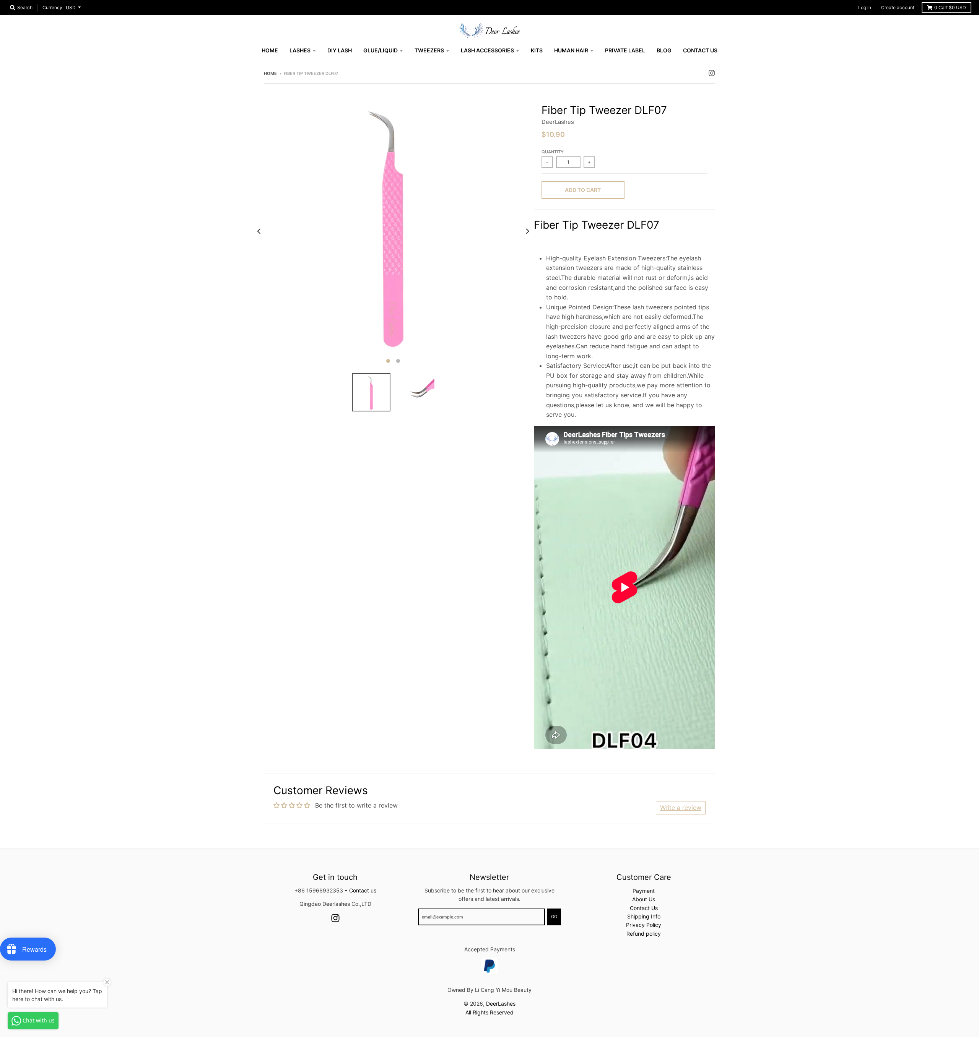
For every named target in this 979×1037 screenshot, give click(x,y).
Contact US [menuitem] (700, 50)
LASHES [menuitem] (300, 50)
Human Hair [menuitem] (571, 50)
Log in (864, 7)
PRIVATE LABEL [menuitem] (625, 50)
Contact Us (644, 908)
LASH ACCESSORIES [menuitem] (487, 50)
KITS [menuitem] (537, 50)
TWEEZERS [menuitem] (429, 50)
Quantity (553, 151)
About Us (643, 899)
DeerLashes (558, 121)
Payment (644, 890)
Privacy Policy (643, 925)
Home (270, 73)
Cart (950, 7)
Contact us (362, 890)
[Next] (527, 231)
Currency (52, 7)
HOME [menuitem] (270, 50)
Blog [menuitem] (664, 50)
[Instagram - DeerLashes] (711, 73)
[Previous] (259, 231)
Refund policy (643, 933)
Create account (897, 7)
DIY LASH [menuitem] (339, 50)
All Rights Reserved (489, 1012)
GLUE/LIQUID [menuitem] (380, 50)
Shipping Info (643, 916)
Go (554, 916)
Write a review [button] (680, 807)
